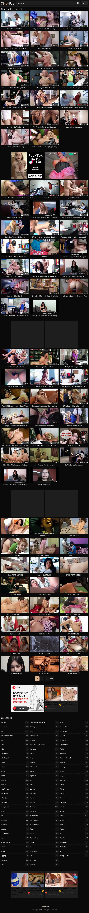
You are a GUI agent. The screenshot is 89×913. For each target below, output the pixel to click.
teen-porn (74, 798)
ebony (15, 811)
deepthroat (15, 793)
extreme (15, 829)
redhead (74, 753)
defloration (15, 798)
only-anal (44, 851)
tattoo (74, 789)
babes (15, 749)
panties (44, 864)
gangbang (15, 860)
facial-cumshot (15, 842)
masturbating (44, 820)
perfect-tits (74, 731)
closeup (15, 784)
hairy (44, 731)
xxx (74, 851)
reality (74, 749)
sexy (74, 775)
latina (44, 784)
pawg (74, 722)
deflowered (15, 802)
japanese (44, 775)
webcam (74, 829)
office (44, 842)
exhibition (15, 824)
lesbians (44, 793)
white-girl (74, 842)
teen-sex (74, 802)
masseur (44, 811)
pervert (74, 735)
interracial (44, 767)
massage (44, 807)
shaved (74, 780)
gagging (15, 855)
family (15, 851)
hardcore (44, 749)
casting (15, 771)
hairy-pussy (44, 735)
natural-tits (44, 838)
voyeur (74, 824)
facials (15, 847)
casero (15, 767)
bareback (15, 762)
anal (15, 731)
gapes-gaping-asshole (44, 722)
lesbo (44, 798)
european (15, 820)
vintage (74, 811)
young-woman (74, 855)
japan (44, 771)
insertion (44, 762)
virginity (74, 820)
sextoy (74, 771)
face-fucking (15, 833)
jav (44, 780)
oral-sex (44, 860)
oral (44, 855)
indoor (44, 758)
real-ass (74, 740)
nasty (44, 833)
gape (15, 864)
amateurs (15, 727)
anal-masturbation (15, 735)
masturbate (44, 815)
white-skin (74, 847)
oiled (44, 847)
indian (44, 753)
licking (44, 802)
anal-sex (15, 740)
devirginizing (15, 807)
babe (15, 744)
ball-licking (15, 753)
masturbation (44, 824)
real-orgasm (74, 744)
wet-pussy (74, 838)
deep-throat (15, 789)
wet (74, 833)
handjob (44, 740)
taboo (74, 784)
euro (15, 815)
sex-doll (74, 762)
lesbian (44, 789)
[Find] (78, 3)
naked (44, 829)
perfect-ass (74, 727)
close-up (15, 780)
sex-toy (74, 767)
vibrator (74, 807)
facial (15, 838)
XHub (8, 3)
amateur (15, 722)
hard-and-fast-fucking (44, 744)
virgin (74, 815)
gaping (44, 727)
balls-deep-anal (15, 758)
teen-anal (74, 793)
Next (51, 678)
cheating (15, 775)
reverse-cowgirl (74, 758)
